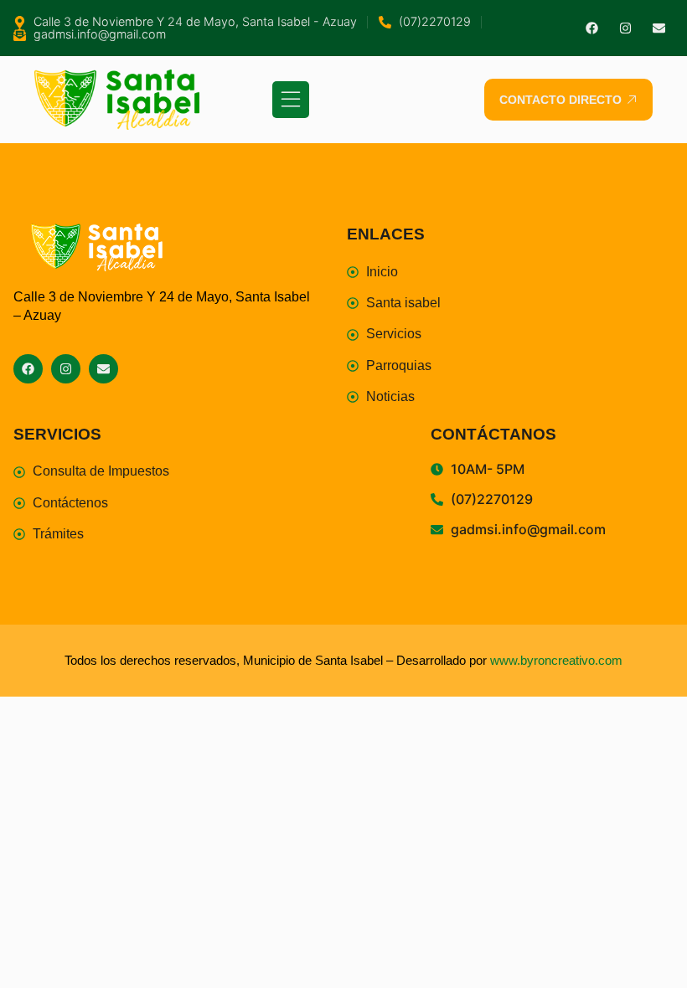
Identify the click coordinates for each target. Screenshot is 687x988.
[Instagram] (625, 28)
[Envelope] (659, 28)
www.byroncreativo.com (556, 660)
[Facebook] (592, 28)
